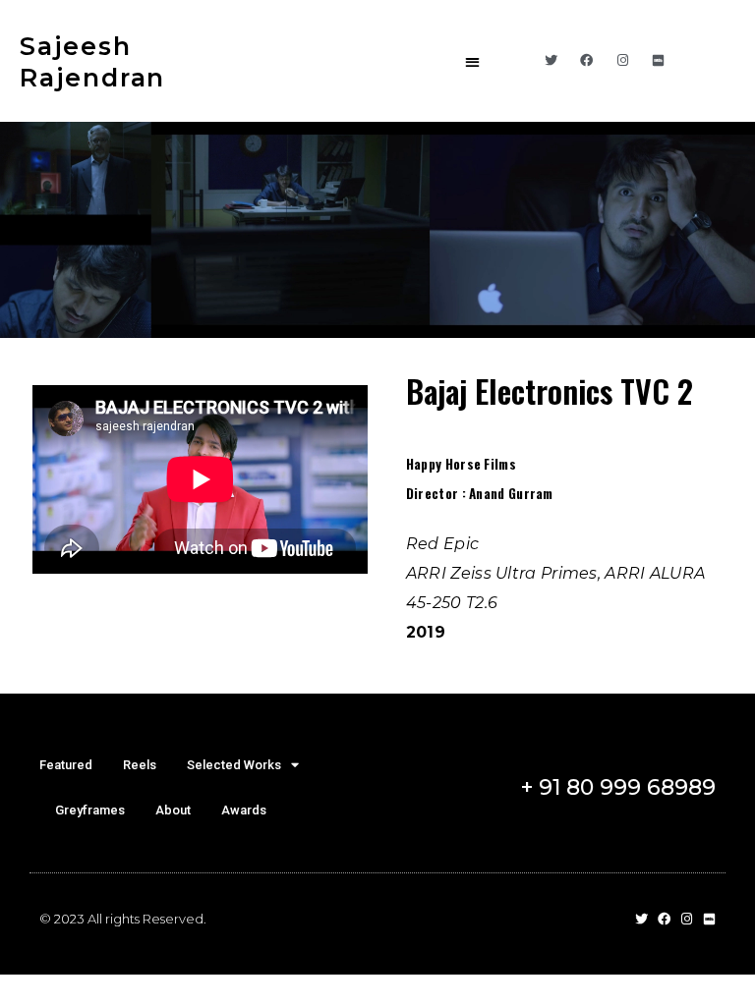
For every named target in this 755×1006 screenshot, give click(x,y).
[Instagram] (622, 61)
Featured (65, 764)
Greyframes (90, 810)
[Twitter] (550, 61)
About (173, 810)
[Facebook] (587, 61)
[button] (473, 61)
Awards (243, 810)
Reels (139, 764)
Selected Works (234, 764)
